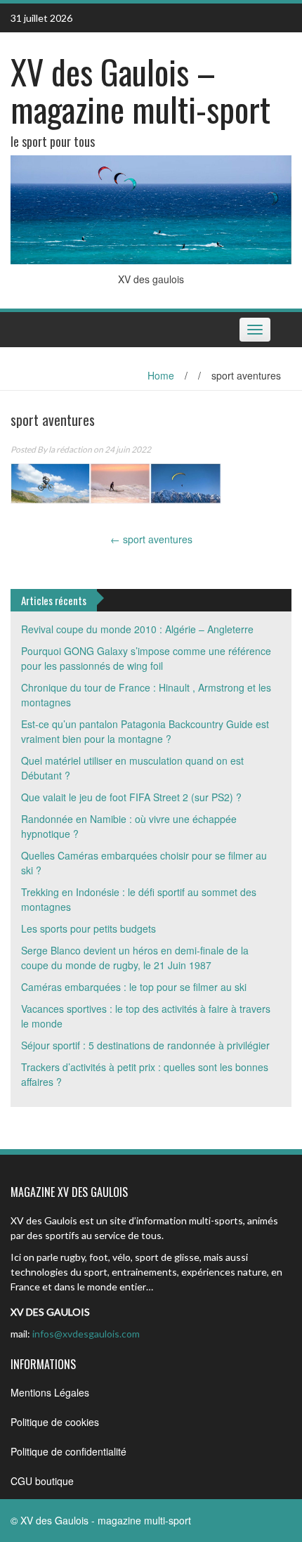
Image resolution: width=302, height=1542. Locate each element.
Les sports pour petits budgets (88, 928)
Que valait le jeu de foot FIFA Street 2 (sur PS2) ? (131, 797)
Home (160, 375)
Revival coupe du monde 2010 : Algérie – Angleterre (137, 629)
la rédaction (70, 449)
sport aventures (151, 539)
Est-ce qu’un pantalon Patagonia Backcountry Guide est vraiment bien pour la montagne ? (145, 731)
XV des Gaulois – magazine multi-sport (140, 90)
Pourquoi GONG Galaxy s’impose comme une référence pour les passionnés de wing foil (146, 658)
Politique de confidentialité (68, 1451)
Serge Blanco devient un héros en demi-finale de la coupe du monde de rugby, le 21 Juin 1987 (135, 957)
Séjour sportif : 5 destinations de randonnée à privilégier (145, 1045)
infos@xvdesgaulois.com (86, 1334)
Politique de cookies (55, 1422)
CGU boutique (42, 1481)
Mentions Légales (50, 1392)
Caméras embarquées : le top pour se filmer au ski (134, 987)
